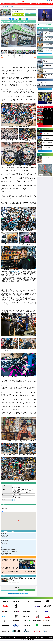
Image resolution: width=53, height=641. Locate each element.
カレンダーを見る (45, 151)
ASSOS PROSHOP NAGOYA (16, 271)
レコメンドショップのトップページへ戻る (18, 593)
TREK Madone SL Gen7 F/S (6, 547)
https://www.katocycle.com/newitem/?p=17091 (9, 549)
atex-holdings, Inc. (25, 639)
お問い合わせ (51, 637)
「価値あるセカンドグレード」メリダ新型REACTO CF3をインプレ (47, 83)
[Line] (20, 19)
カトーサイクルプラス (16, 500)
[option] (18, 35)
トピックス (22, 3)
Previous (2, 57)
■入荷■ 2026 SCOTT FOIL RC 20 (7, 553)
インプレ (17, 3)
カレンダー (51, 3)
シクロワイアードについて (6, 637)
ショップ (40, 3)
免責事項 (29, 637)
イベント (45, 3)
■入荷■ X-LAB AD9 (5, 540)
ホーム (2, 6)
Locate (2, 511)
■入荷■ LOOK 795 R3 (5, 533)
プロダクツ (12, 3)
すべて (3, 3)
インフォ (27, 3)
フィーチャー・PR (34, 3)
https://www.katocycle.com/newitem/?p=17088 (9, 551)
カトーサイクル (14, 499)
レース (7, 3)
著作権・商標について (39, 637)
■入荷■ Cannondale (5, 542)
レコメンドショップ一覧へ (45, 53)
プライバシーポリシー (18, 637)
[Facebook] (17, 19)
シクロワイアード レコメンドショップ (9, 6)
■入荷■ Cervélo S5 (5, 535)
